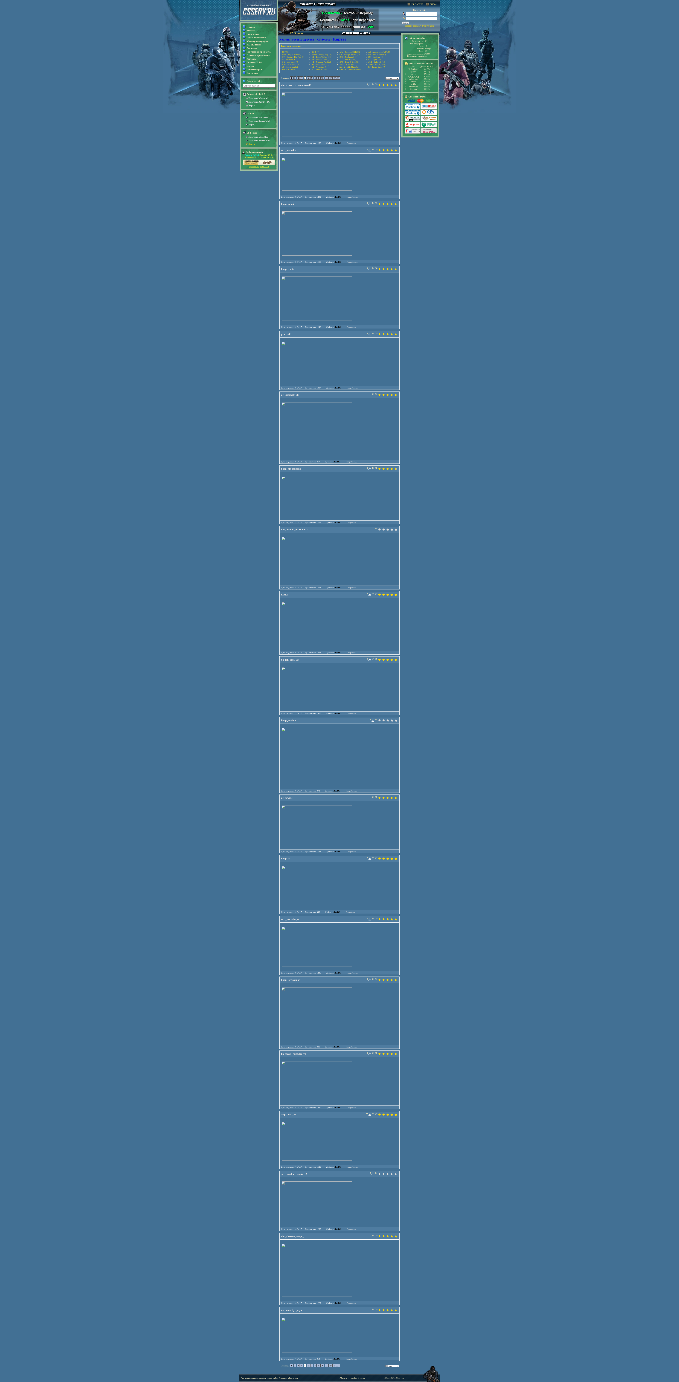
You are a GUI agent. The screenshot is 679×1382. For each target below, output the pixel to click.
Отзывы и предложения (258, 55)
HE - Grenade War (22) (321, 62)
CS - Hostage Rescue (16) (350, 54)
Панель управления (256, 37)
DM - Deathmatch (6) (348, 57)
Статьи (250, 66)
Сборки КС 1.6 (266, 157)
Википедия (252, 48)
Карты (251, 105)
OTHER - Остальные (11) (350, 69)
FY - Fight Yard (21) (376, 59)
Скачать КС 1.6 (252, 155)
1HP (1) (285, 52)
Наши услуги (253, 34)
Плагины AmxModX (258, 101)
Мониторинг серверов (257, 41)
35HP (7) (315, 52)
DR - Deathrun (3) (375, 57)
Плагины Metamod (258, 98)
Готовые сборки (254, 69)
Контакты (251, 59)
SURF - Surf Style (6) (377, 64)
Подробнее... (352, 143)
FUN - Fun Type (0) (348, 59)
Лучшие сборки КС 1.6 (259, 166)
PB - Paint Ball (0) (319, 69)
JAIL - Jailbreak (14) (376, 62)
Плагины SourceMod (259, 121)
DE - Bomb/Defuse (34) (321, 57)
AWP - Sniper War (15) (291, 54)
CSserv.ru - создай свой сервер (352, 1378)
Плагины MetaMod (258, 117)
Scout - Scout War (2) (348, 64)
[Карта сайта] (431, 4)
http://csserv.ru (281, 1378)
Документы (252, 73)
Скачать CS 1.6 (254, 62)
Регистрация (428, 26)
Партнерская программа (259, 52)
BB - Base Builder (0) (377, 54)
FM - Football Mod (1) (321, 59)
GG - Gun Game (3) (290, 62)
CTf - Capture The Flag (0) (293, 57)
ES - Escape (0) (288, 59)
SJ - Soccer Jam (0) (290, 67)
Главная (251, 27)
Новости (251, 30)
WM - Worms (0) (289, 69)
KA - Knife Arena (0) (290, 64)
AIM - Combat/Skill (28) (350, 52)
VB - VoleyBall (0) (319, 67)
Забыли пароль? (413, 26)
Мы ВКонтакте (254, 45)
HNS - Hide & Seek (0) (349, 62)
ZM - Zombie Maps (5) (349, 67)
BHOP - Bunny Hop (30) (322, 54)
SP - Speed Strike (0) (376, 67)
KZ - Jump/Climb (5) (320, 64)
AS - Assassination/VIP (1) (379, 52)
